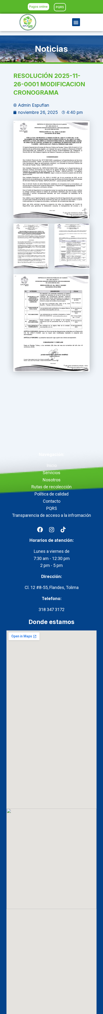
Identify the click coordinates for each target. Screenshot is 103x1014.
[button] (76, 22)
